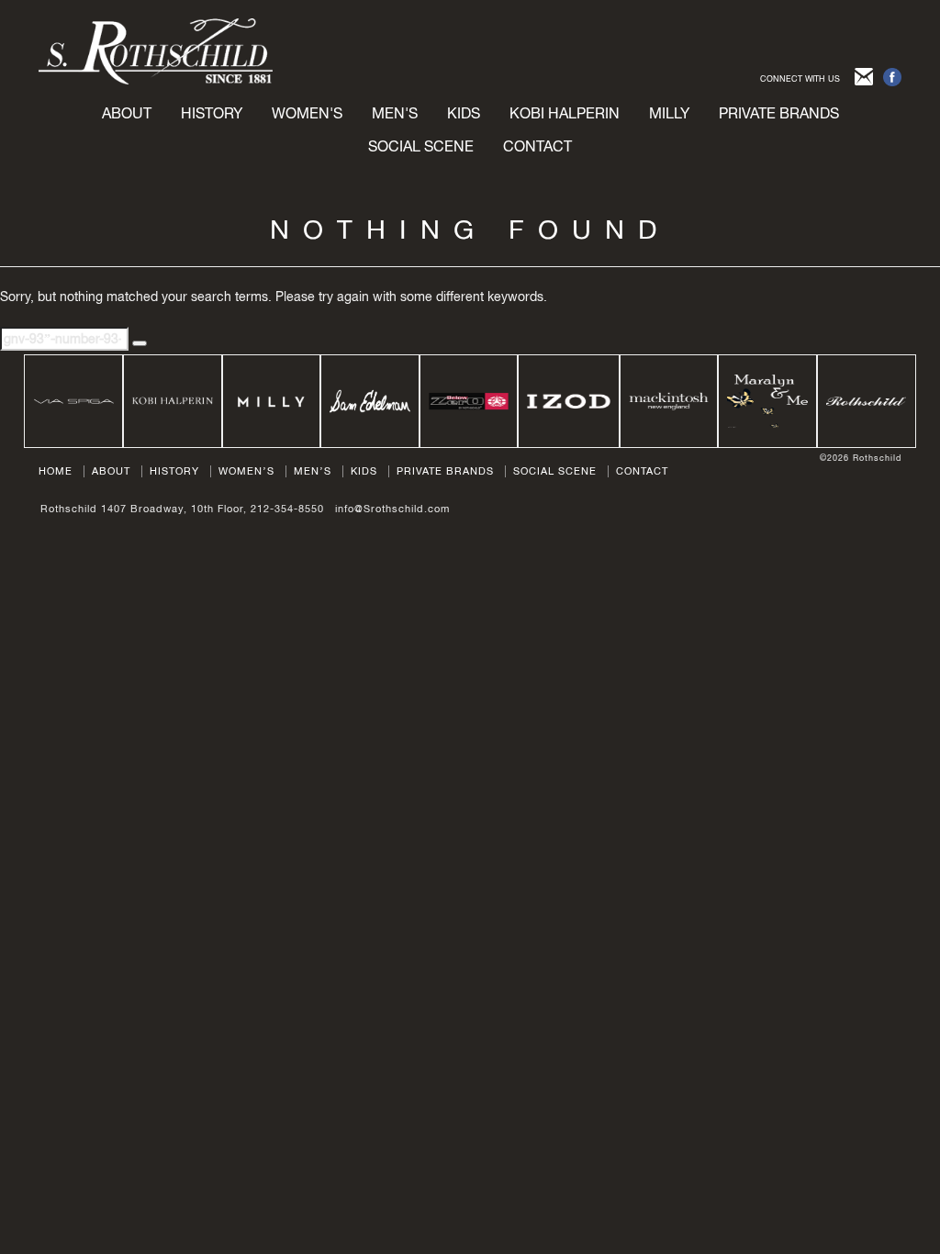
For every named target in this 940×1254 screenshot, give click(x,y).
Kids (364, 470)
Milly (669, 113)
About (126, 113)
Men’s (312, 470)
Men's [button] (395, 113)
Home (56, 470)
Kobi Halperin (564, 113)
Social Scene (421, 146)
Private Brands (445, 470)
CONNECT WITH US (800, 78)
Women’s (246, 470)
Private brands (779, 113)
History (211, 113)
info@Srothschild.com (392, 508)
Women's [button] (307, 113)
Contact (537, 146)
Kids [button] (463, 113)
